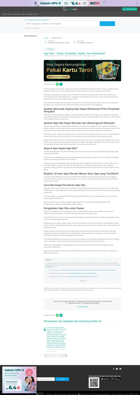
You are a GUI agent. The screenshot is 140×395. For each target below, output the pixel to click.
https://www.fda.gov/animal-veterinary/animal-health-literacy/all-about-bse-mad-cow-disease (89, 270)
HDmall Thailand (135, 394)
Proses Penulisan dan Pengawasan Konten (100, 394)
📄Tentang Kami (40, 394)
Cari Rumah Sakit (16, 14)
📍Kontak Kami (48, 394)
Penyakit (5, 14)
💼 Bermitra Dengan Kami (60, 394)
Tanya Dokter (29, 14)
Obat (9, 14)
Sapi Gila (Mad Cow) (30, 36)
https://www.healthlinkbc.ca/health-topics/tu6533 (82, 273)
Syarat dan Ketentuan (72, 394)
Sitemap (114, 394)
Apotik (23, 14)
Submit (62, 379)
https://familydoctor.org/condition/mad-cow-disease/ (82, 276)
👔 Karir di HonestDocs (83, 394)
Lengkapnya (82, 280)
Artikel (36, 14)
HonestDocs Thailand (123, 394)
